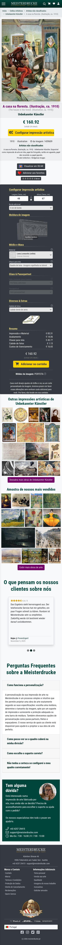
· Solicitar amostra (40, 890)
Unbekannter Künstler (14, 14)
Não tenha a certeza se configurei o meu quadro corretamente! (28, 765)
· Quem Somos (10, 894)
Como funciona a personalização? (25, 685)
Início (4, 11)
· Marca (7, 876)
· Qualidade (37, 880)
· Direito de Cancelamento (14, 887)
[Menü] (3, 4)
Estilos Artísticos (16, 11)
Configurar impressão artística (33, 132)
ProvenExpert (25, 638)
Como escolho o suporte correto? (25, 753)
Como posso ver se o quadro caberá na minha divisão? (27, 741)
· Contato (8, 873)
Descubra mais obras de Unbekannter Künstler (31, 479)
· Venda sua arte (39, 876)
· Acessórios (38, 887)
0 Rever (37, 178)
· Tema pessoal (39, 873)
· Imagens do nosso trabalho (44, 883)
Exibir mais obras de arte (31, 567)
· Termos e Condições (12, 880)
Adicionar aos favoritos (32, 173)
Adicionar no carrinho (33, 364)
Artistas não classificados (36, 11)
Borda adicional (14, 204)
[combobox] (31, 208)
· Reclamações (10, 890)
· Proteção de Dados (12, 883)
